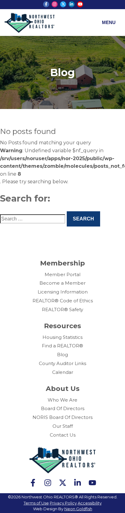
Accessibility (90, 503)
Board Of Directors (62, 408)
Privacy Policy (63, 503)
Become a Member (62, 283)
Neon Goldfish (78, 508)
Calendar (62, 372)
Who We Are (62, 400)
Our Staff (62, 426)
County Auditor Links (62, 363)
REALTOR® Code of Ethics (62, 301)
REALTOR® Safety (62, 309)
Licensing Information (63, 292)
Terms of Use (36, 503)
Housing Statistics (62, 337)
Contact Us (63, 435)
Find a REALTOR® (62, 346)
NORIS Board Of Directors (62, 417)
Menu (109, 22)
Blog (62, 354)
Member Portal (62, 274)
